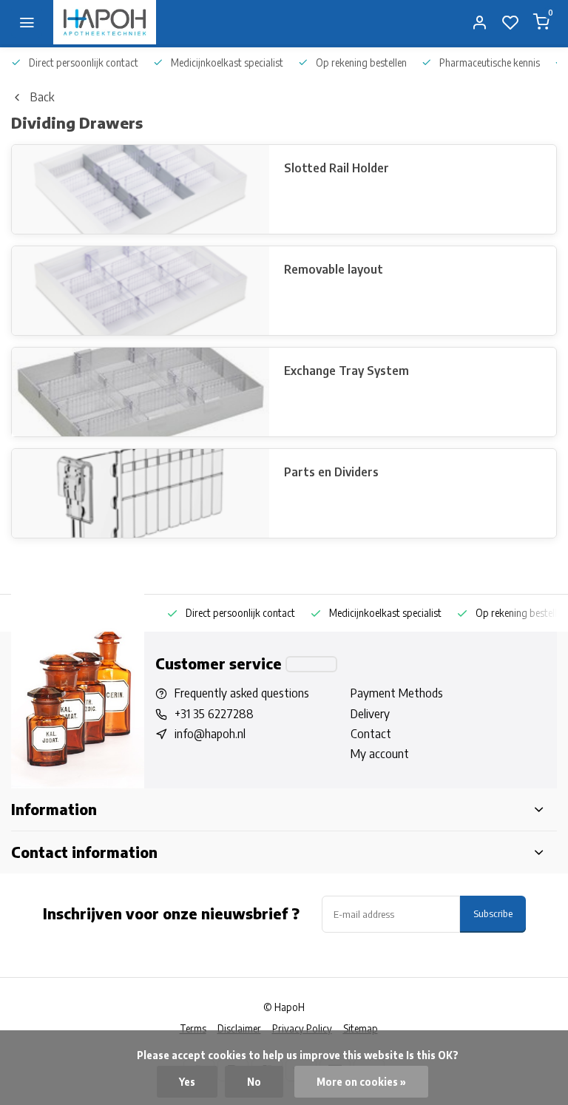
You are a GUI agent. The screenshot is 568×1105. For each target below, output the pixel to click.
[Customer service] (311, 664)
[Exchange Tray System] (140, 392)
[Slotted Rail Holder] (140, 189)
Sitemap (360, 1028)
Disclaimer (239, 1028)
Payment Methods (397, 693)
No (254, 1081)
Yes (187, 1081)
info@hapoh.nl (210, 733)
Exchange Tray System (346, 370)
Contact (371, 733)
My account (380, 753)
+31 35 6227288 (214, 713)
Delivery (370, 713)
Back (42, 96)
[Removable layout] (140, 290)
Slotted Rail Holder (336, 167)
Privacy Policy (302, 1028)
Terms (193, 1028)
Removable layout (333, 269)
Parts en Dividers (331, 471)
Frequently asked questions (242, 693)
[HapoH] (104, 22)
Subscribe (493, 913)
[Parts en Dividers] (140, 493)
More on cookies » (361, 1081)
